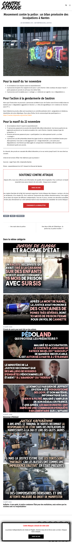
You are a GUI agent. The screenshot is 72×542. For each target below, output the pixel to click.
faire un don (36, 188)
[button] (66, 5)
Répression (20, 216)
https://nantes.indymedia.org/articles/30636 (17, 115)
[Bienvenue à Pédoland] (36, 371)
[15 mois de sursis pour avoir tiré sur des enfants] (36, 284)
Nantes (6, 216)
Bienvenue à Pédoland (10, 417)
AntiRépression (40, 23)
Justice (49, 23)
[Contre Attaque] (11, 5)
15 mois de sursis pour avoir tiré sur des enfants (19, 329)
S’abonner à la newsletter (36, 205)
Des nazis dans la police (18, 226)
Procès (13, 216)
